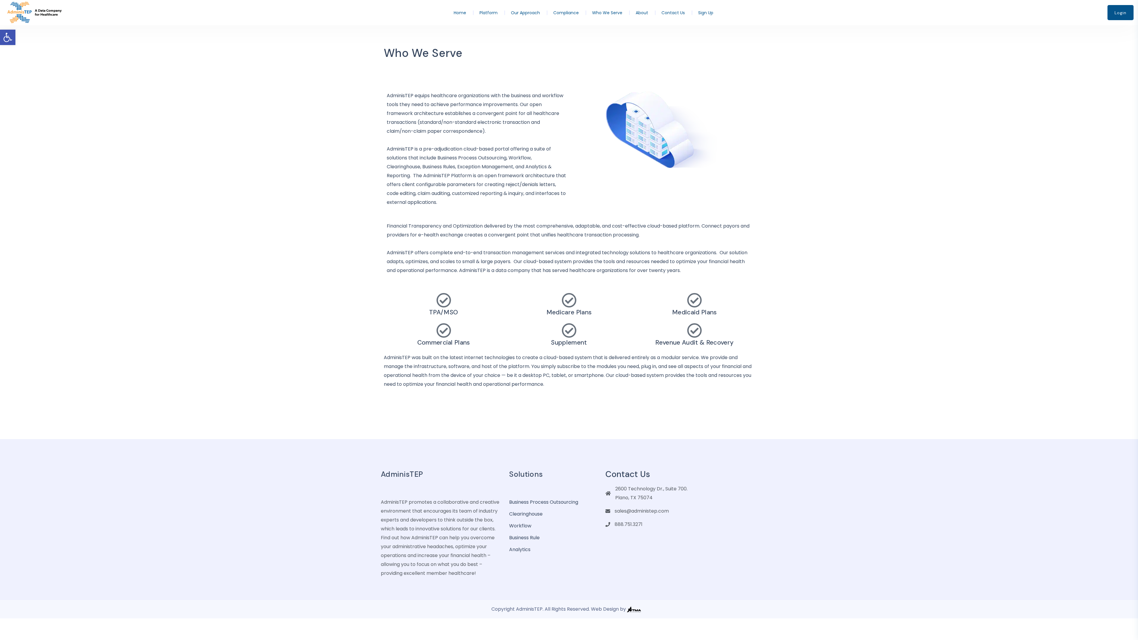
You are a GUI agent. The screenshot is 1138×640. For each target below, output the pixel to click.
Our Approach (525, 13)
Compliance (566, 13)
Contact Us (673, 13)
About (642, 13)
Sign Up (705, 13)
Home (460, 13)
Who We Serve (607, 13)
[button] (7, 37)
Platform (489, 13)
